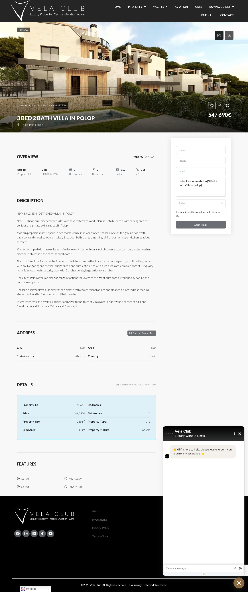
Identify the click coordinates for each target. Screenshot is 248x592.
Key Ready (75, 478)
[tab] (219, 35)
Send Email (200, 224)
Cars (198, 6)
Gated (25, 486)
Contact (227, 15)
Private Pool (75, 486)
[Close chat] (238, 583)
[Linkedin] (34, 533)
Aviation (181, 6)
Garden (25, 478)
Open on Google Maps (143, 333)
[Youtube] (50, 533)
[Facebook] (17, 533)
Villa (34, 105)
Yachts (158, 6)
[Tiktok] (42, 533)
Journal (207, 15)
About (95, 511)
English (30, 588)
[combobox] (201, 203)
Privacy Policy (100, 527)
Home (117, 6)
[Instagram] (26, 533)
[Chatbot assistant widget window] (203, 501)
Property (135, 6)
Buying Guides (219, 6)
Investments (99, 519)
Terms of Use (100, 536)
